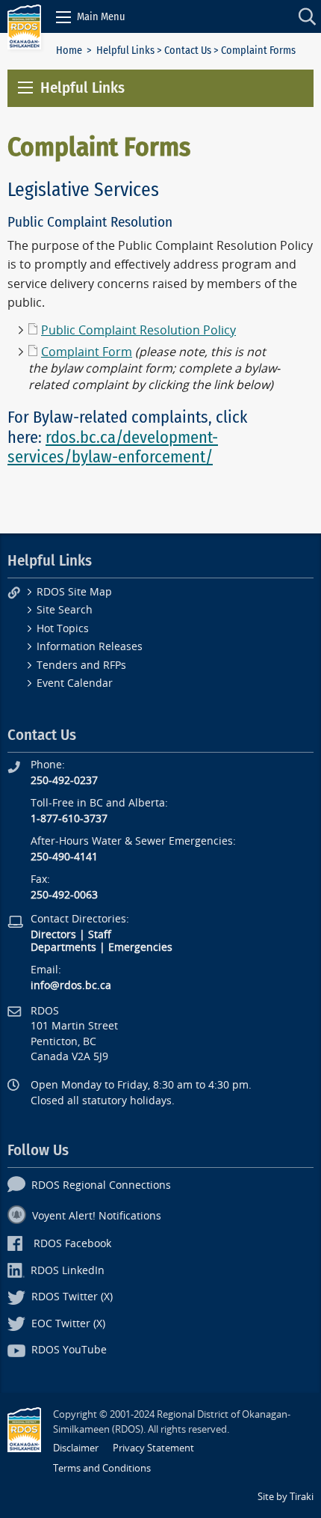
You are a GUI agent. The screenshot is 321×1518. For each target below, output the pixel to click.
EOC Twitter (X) (68, 1323)
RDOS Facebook (72, 1243)
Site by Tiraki (286, 1496)
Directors (53, 934)
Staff (99, 934)
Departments (63, 947)
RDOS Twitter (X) (72, 1297)
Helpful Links (125, 50)
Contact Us (187, 50)
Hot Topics (63, 628)
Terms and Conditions (102, 1468)
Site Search (65, 610)
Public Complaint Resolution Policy (138, 330)
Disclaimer (76, 1448)
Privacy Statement (153, 1448)
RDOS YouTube (69, 1350)
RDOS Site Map (74, 592)
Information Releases (90, 646)
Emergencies (140, 947)
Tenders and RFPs (81, 665)
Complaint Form (86, 352)
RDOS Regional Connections (101, 1185)
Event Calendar (75, 683)
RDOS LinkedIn (68, 1270)
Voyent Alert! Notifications (96, 1216)
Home (69, 50)
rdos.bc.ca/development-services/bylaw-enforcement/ (112, 447)
